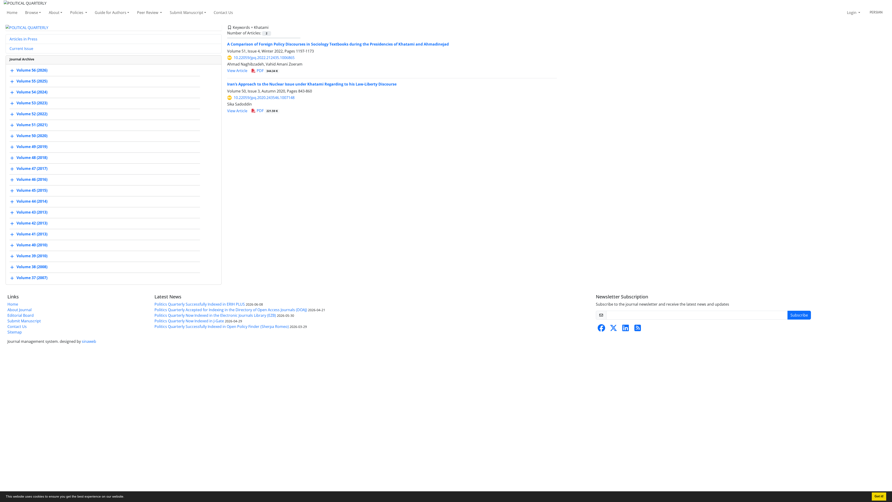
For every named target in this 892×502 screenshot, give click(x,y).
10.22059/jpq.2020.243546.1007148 (264, 97)
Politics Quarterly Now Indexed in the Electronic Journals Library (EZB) (215, 315)
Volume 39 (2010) (31, 256)
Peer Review (148, 12)
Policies (77, 12)
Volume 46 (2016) (31, 179)
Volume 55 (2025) (31, 81)
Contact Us (223, 12)
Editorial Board (20, 315)
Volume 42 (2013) (31, 223)
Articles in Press (23, 39)
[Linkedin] (625, 329)
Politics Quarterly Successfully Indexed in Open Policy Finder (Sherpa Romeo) (221, 326)
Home (12, 12)
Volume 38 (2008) (31, 267)
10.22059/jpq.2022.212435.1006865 (264, 57)
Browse (31, 12)
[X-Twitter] (613, 329)
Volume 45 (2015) (31, 190)
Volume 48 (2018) (31, 157)
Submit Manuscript (186, 12)
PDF (267, 70)
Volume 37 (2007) (31, 278)
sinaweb (89, 341)
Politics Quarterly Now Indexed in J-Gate (189, 321)
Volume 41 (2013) (31, 234)
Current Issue (21, 48)
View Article (237, 70)
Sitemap (14, 332)
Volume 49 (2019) (31, 146)
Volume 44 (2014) (31, 201)
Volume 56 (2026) (31, 70)
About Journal (19, 309)
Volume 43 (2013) (31, 212)
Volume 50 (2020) (31, 136)
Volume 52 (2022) (31, 114)
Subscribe (799, 315)
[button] (126, 497)
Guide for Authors (110, 12)
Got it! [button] (879, 496)
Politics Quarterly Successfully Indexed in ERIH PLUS (199, 304)
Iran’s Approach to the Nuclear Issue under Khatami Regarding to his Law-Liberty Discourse (312, 84)
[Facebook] (601, 329)
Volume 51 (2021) (31, 125)
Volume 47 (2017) (31, 168)
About (54, 12)
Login (852, 12)
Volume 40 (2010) (31, 245)
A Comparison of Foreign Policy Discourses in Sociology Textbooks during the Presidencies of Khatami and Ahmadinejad (338, 44)
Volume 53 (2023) (31, 103)
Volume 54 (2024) (31, 92)
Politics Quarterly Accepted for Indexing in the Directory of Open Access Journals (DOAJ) (230, 309)
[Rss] (637, 329)
